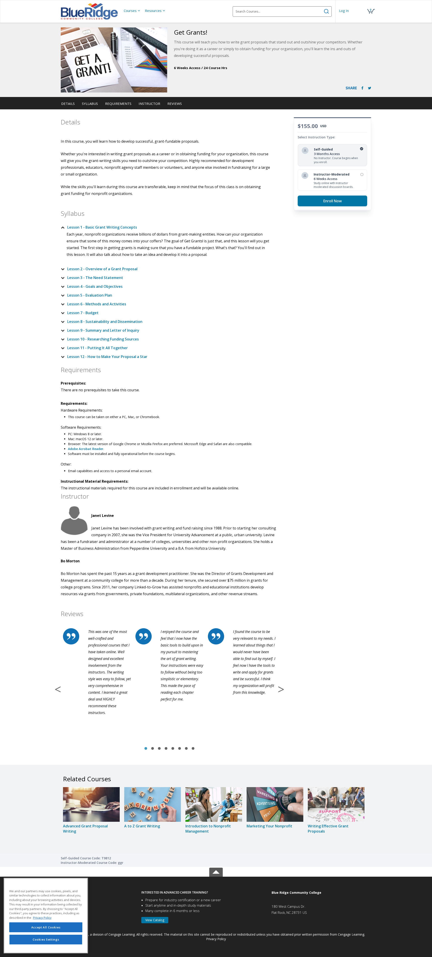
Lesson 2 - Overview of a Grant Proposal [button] (102, 268)
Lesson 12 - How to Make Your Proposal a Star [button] (107, 356)
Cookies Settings (46, 939)
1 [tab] (146, 748)
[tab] (166, 227)
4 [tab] (166, 748)
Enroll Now (332, 200)
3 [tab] (159, 748)
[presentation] (132, 10)
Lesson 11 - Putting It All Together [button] (97, 347)
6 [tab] (179, 748)
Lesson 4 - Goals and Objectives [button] (95, 286)
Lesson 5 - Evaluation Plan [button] (89, 295)
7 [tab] (186, 748)
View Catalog (154, 920)
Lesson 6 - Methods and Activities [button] (96, 304)
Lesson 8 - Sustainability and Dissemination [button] (104, 321)
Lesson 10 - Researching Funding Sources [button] (103, 339)
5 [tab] (173, 748)
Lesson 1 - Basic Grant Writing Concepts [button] (102, 227)
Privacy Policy (216, 939)
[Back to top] (216, 871)
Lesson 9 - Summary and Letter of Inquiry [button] (103, 330)
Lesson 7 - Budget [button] (83, 312)
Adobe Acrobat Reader (85, 449)
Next (281, 689)
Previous (58, 689)
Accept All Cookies (46, 927)
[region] (46, 915)
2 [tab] (152, 748)
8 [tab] (193, 748)
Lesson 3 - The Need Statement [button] (95, 277)
